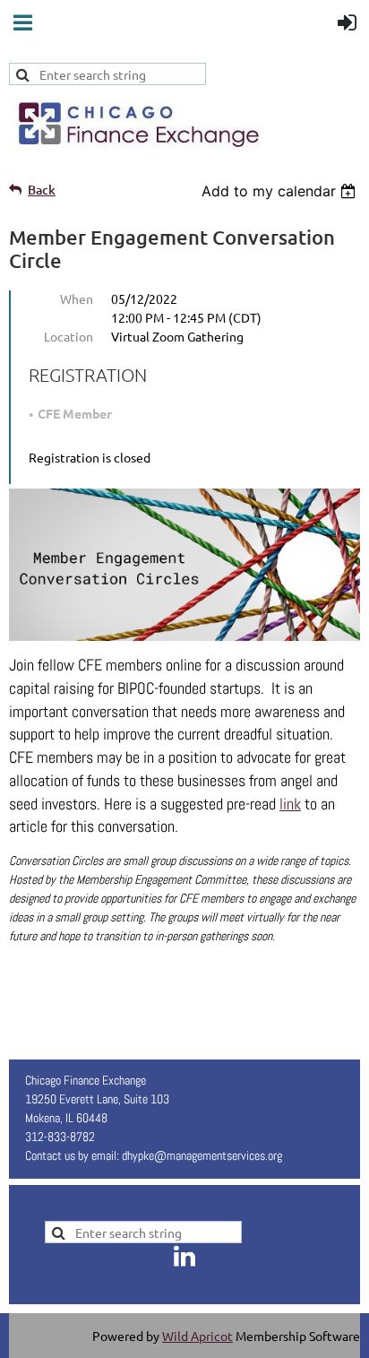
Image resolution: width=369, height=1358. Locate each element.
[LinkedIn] (184, 1255)
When (76, 298)
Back (42, 189)
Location (68, 336)
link (290, 803)
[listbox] (281, 191)
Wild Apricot (197, 1336)
